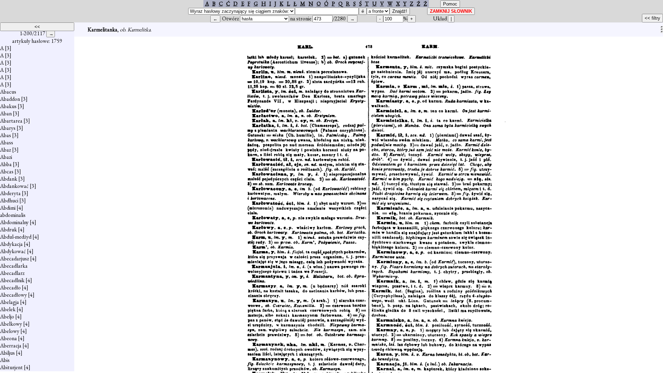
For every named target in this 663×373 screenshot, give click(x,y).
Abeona (8, 338)
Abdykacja (11, 244)
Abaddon (10, 99)
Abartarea (11, 120)
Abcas (6, 171)
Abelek (8, 309)
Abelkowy (11, 323)
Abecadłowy (13, 294)
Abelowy (9, 331)
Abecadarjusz (14, 258)
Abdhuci (9, 200)
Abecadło (10, 287)
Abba (6, 164)
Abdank (8, 178)
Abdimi (8, 207)
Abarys (8, 128)
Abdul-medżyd (15, 236)
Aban (6, 113)
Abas (5, 135)
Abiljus (7, 352)
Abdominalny (14, 222)
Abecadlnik (12, 280)
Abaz (5, 149)
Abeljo (7, 316)
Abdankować (14, 186)
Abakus (8, 106)
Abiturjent (11, 367)
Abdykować (13, 251)
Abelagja (9, 302)
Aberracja (10, 345)
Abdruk (8, 229)
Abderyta (10, 193)
